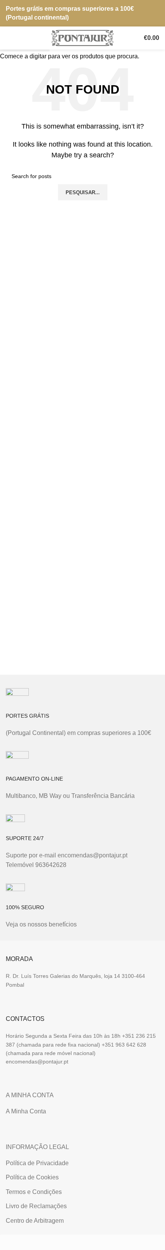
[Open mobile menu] (9, 38)
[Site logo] (82, 37)
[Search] (130, 38)
